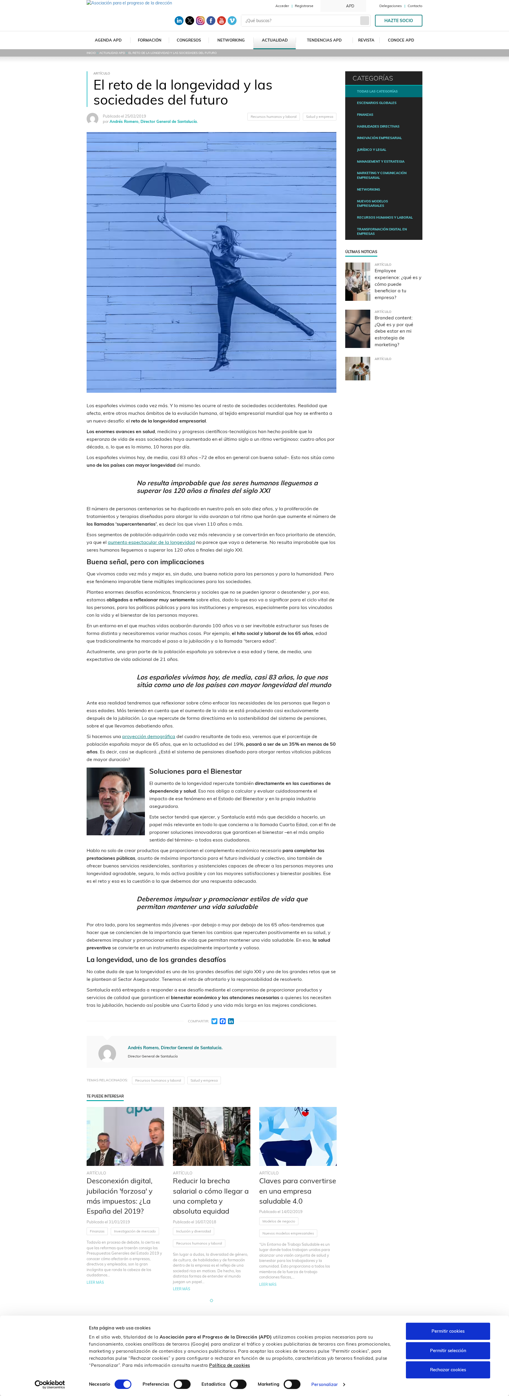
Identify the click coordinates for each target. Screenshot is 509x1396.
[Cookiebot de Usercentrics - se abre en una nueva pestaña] (50, 1384)
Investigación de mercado (135, 1231)
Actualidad (275, 40)
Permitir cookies (448, 1331)
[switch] (182, 1384)
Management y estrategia (380, 161)
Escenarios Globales (376, 103)
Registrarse (304, 6)
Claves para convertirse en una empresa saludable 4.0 (297, 1190)
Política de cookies (229, 1365)
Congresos (189, 40)
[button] (211, 1300)
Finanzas (97, 1231)
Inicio (91, 53)
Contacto (415, 6)
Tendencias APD (324, 40)
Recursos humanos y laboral (274, 116)
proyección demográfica (148, 736)
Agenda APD (108, 40)
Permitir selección (448, 1350)
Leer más (95, 1282)
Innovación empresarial (379, 138)
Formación (149, 40)
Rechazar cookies (448, 1369)
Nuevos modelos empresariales (288, 1233)
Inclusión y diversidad (193, 1231)
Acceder (282, 6)
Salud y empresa (319, 116)
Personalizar (324, 1384)
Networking (231, 40)
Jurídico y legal (371, 150)
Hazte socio (398, 20)
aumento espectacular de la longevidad (151, 542)
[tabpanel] (125, 1199)
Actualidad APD (112, 53)
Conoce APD (401, 40)
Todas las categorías (377, 91)
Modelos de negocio (278, 1221)
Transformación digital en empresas (382, 231)
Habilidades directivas (378, 126)
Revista (366, 40)
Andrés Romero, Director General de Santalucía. (154, 121)
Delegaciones (390, 6)
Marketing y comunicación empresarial (381, 175)
